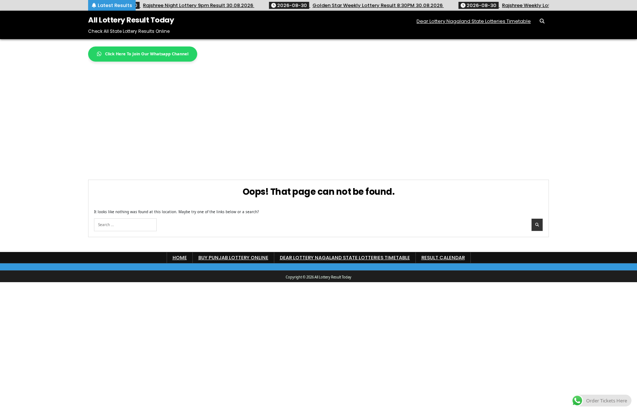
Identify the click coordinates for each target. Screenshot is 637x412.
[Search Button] (542, 21)
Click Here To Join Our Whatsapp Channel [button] (146, 53)
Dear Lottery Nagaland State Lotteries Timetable (474, 21)
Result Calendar (443, 257)
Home (180, 257)
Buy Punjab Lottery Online (233, 257)
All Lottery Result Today (131, 20)
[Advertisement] (318, 117)
